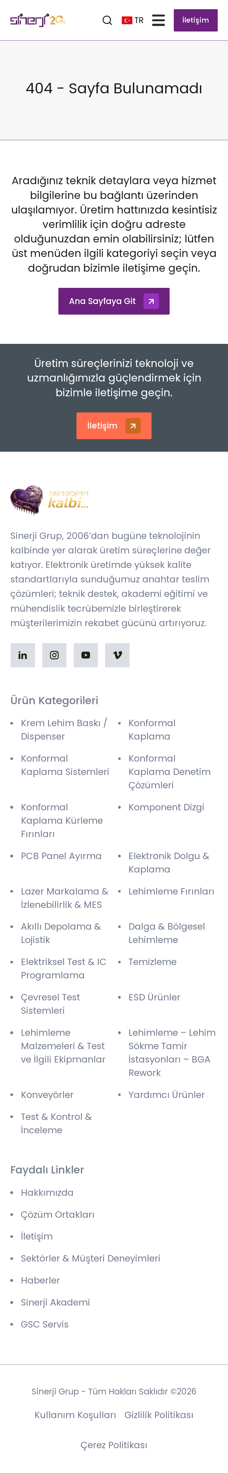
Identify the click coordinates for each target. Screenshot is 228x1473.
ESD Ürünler (154, 997)
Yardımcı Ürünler (166, 1094)
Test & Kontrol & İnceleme (56, 1123)
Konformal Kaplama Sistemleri (65, 765)
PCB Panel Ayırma (61, 856)
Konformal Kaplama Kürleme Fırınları (62, 820)
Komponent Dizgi (166, 807)
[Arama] (107, 20)
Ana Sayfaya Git (102, 301)
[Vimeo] (117, 655)
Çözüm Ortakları (58, 1214)
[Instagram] (54, 655)
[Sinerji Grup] (38, 20)
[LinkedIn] (22, 655)
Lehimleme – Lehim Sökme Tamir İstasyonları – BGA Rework (172, 1052)
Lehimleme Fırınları (171, 891)
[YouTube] (85, 655)
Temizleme (152, 962)
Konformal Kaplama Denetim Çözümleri (169, 771)
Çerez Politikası (114, 1445)
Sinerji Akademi (55, 1302)
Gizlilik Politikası (159, 1415)
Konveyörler (47, 1094)
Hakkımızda (47, 1192)
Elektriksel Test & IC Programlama (63, 968)
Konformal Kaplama (152, 730)
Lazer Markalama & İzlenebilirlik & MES (64, 898)
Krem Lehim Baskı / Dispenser (64, 730)
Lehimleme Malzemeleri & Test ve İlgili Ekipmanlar (63, 1046)
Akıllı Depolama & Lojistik (61, 933)
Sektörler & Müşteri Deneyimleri (90, 1258)
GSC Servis (45, 1324)
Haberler (40, 1280)
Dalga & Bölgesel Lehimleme (166, 933)
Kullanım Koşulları (75, 1415)
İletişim (195, 20)
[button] (160, 20)
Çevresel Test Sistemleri (50, 1004)
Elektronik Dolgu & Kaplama (168, 863)
